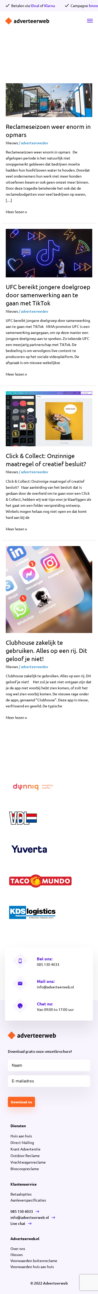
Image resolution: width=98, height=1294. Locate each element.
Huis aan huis (21, 1135)
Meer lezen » (16, 211)
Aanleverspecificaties (28, 1200)
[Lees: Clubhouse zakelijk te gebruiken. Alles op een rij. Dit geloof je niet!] (49, 589)
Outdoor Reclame (25, 1155)
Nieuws (12, 142)
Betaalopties (21, 1194)
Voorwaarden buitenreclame (33, 1260)
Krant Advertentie (25, 1149)
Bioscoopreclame (24, 1168)
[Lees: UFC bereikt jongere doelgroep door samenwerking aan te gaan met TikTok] (49, 252)
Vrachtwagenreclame (28, 1162)
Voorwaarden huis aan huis (32, 1266)
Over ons (17, 1248)
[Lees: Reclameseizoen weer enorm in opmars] (49, 99)
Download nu (21, 1102)
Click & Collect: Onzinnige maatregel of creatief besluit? (46, 459)
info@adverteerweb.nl (55, 986)
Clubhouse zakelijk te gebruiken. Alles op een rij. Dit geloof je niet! (46, 650)
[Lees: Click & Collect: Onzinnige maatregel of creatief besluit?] (49, 418)
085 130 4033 (48, 964)
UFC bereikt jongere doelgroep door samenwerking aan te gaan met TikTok (48, 295)
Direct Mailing (22, 1142)
